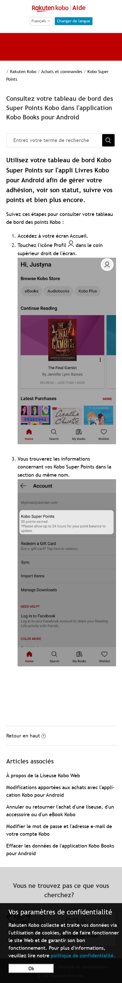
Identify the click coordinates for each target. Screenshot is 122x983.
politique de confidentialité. (83, 955)
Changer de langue (73, 20)
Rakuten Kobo (23, 71)
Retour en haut (23, 735)
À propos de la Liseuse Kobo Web (43, 775)
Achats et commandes (61, 71)
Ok (31, 968)
